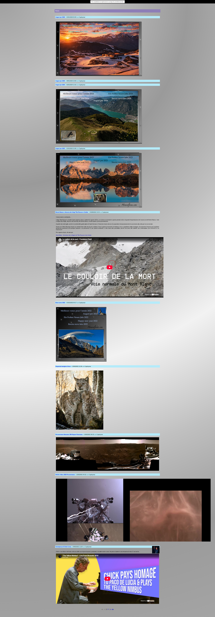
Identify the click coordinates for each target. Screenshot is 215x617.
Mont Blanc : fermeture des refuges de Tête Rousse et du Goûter (73, 235)
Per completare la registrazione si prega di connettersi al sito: (107, 1)
